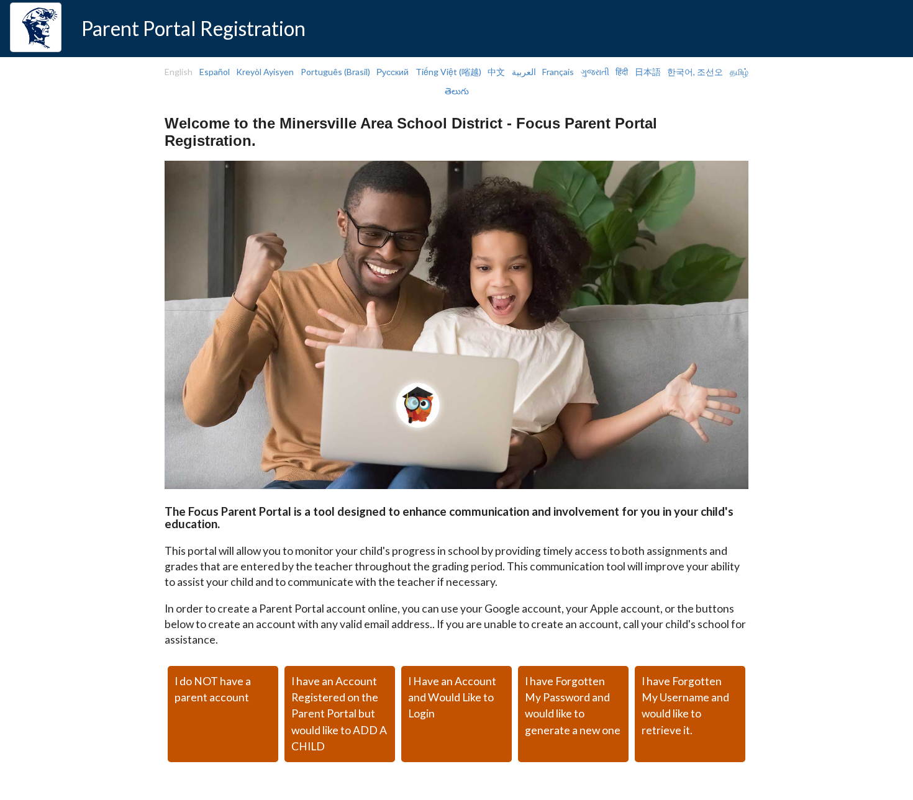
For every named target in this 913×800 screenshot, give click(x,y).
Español (214, 71)
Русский (392, 71)
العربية (524, 71)
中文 (496, 71)
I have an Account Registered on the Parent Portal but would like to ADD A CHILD (339, 714)
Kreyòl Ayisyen (265, 71)
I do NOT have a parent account (213, 689)
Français (558, 71)
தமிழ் (739, 71)
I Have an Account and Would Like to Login (452, 698)
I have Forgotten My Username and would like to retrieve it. (685, 706)
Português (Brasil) (335, 71)
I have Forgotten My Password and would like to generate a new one (572, 706)
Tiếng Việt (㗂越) (448, 71)
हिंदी (621, 71)
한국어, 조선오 (695, 71)
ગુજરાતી (595, 71)
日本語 (648, 71)
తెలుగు (457, 91)
